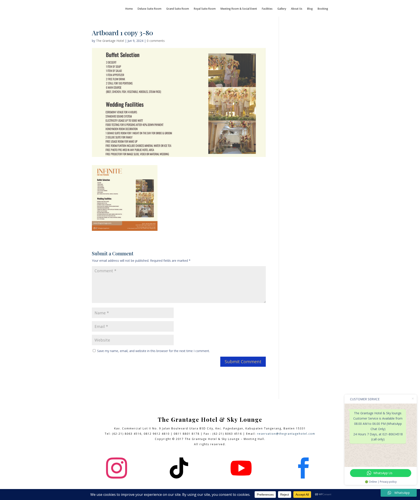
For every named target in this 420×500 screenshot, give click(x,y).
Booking (323, 9)
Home (129, 9)
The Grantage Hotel (110, 41)
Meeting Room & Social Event (238, 9)
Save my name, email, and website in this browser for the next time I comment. (153, 351)
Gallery (281, 9)
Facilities (267, 9)
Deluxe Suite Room (149, 9)
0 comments (156, 41)
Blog (310, 9)
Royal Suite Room (205, 9)
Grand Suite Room (177, 9)
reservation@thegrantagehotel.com (286, 434)
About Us (296, 9)
